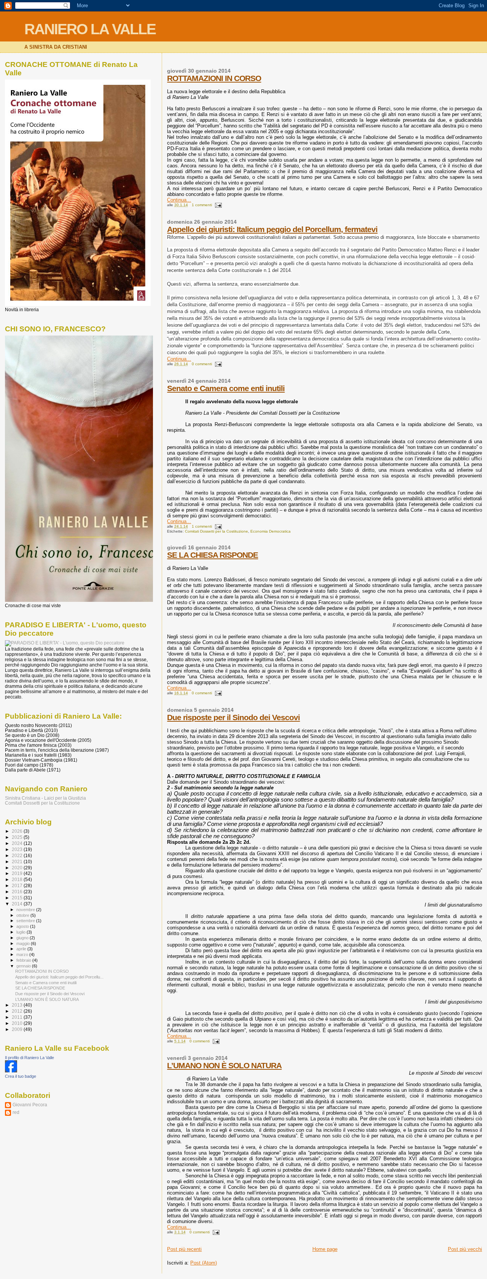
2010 (18, 1023)
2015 (18, 897)
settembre (26, 920)
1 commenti (202, 205)
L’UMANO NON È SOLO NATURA (224, 1065)
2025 (18, 837)
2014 (18, 903)
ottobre (23, 915)
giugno (23, 937)
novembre (26, 909)
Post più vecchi (465, 1249)
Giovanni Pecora (30, 1104)
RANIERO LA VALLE (90, 29)
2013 (18, 1004)
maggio (23, 943)
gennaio (24, 966)
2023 (18, 849)
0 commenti (202, 364)
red (16, 1112)
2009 (18, 1029)
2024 (18, 843)
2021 (18, 861)
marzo (22, 954)
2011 (18, 1017)
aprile (21, 949)
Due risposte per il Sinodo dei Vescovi (233, 717)
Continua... (179, 200)
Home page (324, 1249)
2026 (18, 831)
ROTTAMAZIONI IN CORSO (214, 78)
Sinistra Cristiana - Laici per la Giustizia (45, 797)
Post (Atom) (203, 1263)
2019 (18, 873)
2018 (18, 879)
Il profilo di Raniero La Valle (29, 1057)
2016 (18, 891)
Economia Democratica (270, 531)
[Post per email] (217, 205)
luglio (21, 932)
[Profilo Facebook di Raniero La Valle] (11, 1071)
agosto (23, 926)
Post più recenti (184, 1249)
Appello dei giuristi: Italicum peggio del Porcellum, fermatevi (272, 229)
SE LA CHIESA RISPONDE (212, 554)
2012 (18, 1011)
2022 (18, 855)
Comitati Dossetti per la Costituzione (216, 531)
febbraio (24, 960)
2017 (18, 885)
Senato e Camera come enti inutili (226, 388)
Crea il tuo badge (20, 1076)
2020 (18, 867)
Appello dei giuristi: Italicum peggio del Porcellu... (59, 977)
